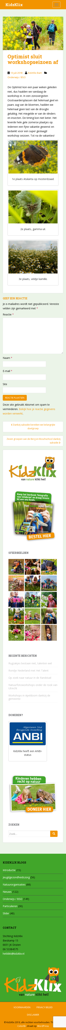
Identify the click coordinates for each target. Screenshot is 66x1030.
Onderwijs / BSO (17, 77)
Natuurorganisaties (14, 884)
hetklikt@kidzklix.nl (13, 953)
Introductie (9, 870)
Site (5, 384)
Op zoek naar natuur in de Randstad (29, 677)
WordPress (43, 1026)
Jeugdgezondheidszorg (16, 877)
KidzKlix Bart (35, 72)
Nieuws (7, 891)
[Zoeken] (54, 834)
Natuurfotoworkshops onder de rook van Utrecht (32, 686)
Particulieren (10, 906)
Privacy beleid (44, 1007)
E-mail (7, 371)
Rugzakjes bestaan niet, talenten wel (30, 663)
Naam (7, 358)
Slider (6, 913)
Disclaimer (33, 1014)
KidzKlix (14, 4)
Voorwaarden (22, 1007)
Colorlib (21, 1026)
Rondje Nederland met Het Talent (28, 670)
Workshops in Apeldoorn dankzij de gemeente (29, 697)
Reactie (8, 314)
